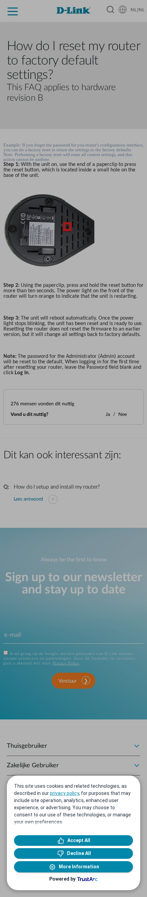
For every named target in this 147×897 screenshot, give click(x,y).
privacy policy (64, 793)
